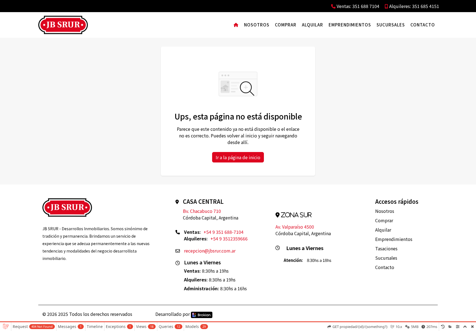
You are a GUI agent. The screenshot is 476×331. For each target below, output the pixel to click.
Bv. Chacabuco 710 (202, 211)
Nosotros (256, 25)
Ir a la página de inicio (238, 157)
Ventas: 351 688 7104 (357, 6)
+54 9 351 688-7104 (224, 232)
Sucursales (391, 25)
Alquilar (312, 25)
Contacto (422, 25)
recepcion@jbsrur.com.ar (210, 250)
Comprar (285, 25)
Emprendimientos (350, 25)
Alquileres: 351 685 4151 (413, 6)
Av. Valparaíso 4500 (294, 226)
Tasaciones (386, 248)
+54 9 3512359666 (229, 238)
